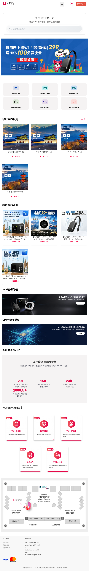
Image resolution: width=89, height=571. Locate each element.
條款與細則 (6, 548)
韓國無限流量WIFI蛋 (16, 152)
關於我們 (6, 542)
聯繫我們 (28, 539)
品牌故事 (6, 545)
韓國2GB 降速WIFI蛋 (44, 152)
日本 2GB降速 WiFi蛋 (74, 152)
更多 (83, 119)
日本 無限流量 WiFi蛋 (15, 192)
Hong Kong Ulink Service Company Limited (52, 567)
